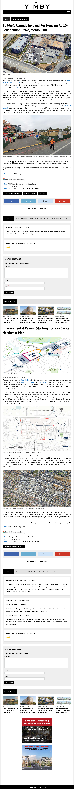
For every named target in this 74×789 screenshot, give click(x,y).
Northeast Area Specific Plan (14, 546)
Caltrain (43, 382)
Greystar (16, 87)
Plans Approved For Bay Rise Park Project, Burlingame (10, 320)
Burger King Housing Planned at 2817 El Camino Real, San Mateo (28, 320)
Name (6, 280)
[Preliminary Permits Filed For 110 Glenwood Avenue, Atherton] (63, 314)
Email (6, 286)
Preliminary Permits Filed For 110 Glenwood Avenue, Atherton (63, 320)
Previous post (31, 208)
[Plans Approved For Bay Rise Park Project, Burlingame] (10, 314)
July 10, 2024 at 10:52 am (24, 633)
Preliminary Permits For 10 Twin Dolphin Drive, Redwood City (45, 320)
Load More (37, 779)
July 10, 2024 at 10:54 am (24, 243)
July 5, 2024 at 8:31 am (23, 580)
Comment (7, 266)
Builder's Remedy (29, 193)
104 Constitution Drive (12, 193)
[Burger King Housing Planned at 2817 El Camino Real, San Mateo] (28, 314)
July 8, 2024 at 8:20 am (18, 227)
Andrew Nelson (8, 78)
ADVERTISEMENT (37, 773)
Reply (28, 227)
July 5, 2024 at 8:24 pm (18, 600)
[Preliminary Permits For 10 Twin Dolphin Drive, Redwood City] (46, 314)
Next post (43, 208)
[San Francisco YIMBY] (37, 5)
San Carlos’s (26, 380)
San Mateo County (14, 83)
